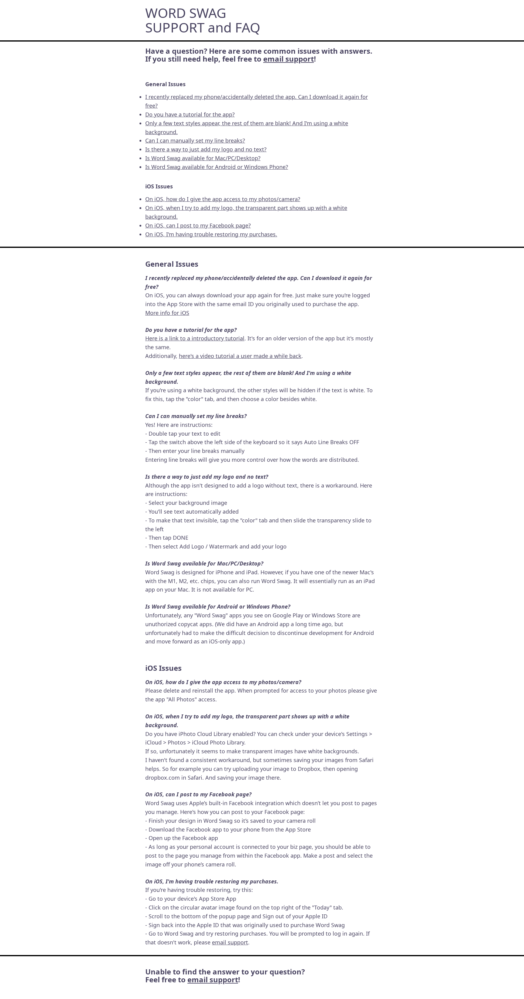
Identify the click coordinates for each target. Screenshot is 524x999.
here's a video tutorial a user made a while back (240, 355)
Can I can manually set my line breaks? (195, 140)
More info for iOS (167, 312)
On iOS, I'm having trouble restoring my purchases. (211, 234)
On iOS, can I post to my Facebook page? (198, 225)
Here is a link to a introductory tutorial (194, 338)
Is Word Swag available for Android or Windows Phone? (216, 166)
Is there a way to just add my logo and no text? (206, 149)
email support (288, 59)
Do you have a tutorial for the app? (190, 114)
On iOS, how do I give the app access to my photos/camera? (222, 199)
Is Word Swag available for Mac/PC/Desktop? (202, 158)
